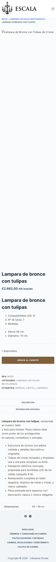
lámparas (42, 388)
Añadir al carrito (28, 360)
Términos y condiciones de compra (28, 534)
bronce (20, 388)
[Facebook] (25, 516)
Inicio (4, 19)
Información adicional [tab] (28, 409)
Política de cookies (28, 547)
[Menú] (52, 8)
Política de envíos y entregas (28, 538)
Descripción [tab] (28, 402)
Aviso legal (28, 529)
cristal (30, 388)
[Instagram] (30, 516)
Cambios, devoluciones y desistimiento (28, 542)
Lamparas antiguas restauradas (27, 19)
